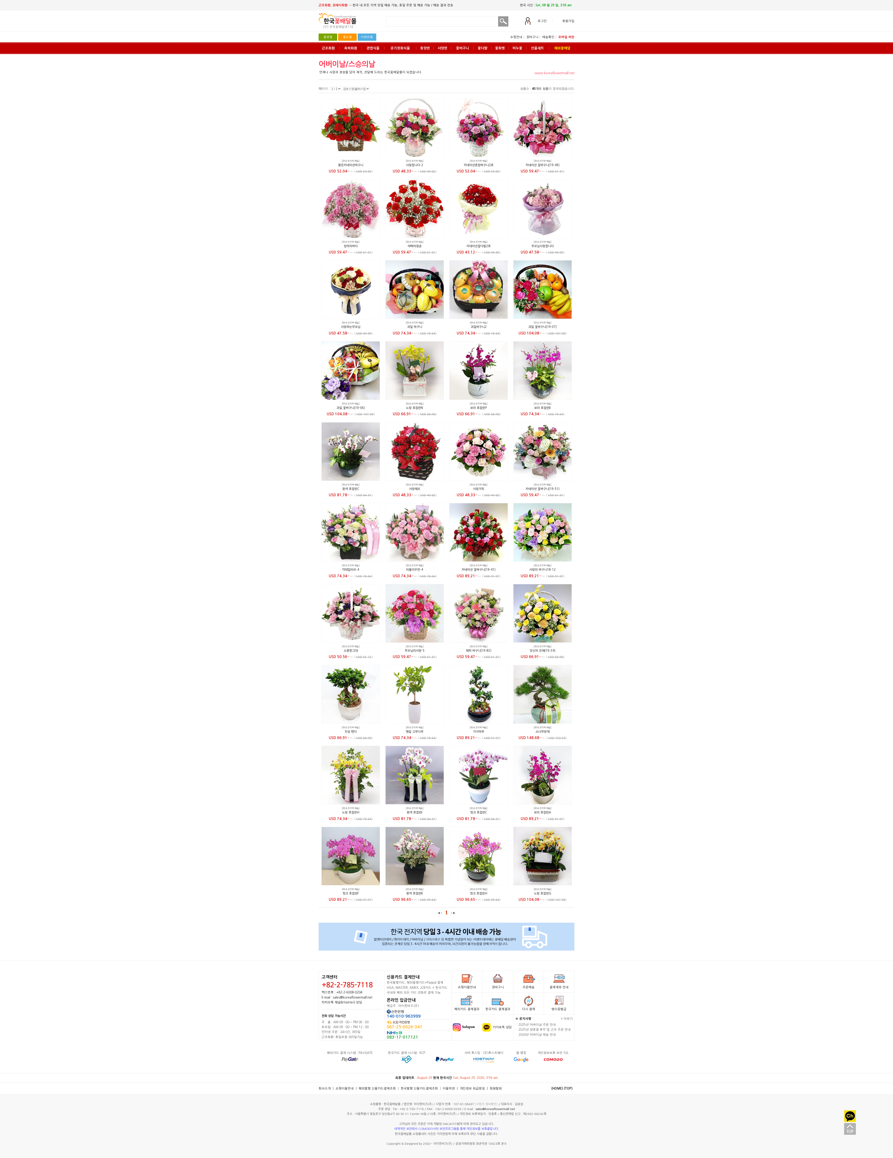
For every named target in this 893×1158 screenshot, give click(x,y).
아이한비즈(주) (442, 1143)
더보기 (568, 1018)
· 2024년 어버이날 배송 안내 (536, 1034)
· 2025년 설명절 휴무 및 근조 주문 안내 (543, 1029)
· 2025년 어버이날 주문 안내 (536, 1024)
